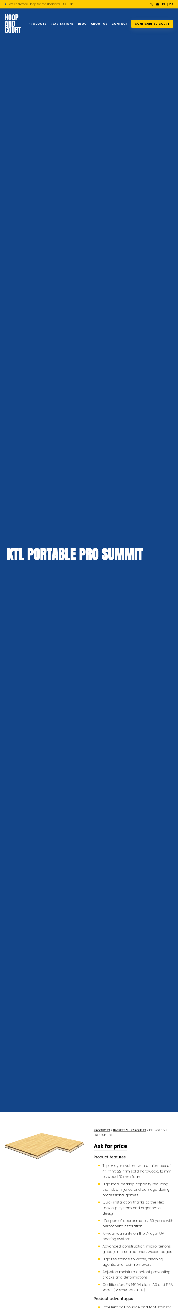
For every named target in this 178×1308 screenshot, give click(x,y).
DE (171, 4)
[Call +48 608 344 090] (152, 4)
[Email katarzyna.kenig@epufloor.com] (158, 4)
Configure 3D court (152, 24)
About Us (99, 24)
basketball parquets (129, 1130)
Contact (120, 24)
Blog (82, 24)
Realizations (62, 24)
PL (164, 4)
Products (37, 24)
